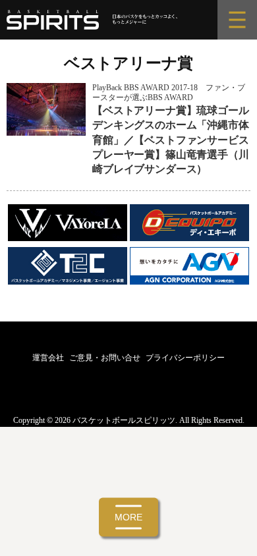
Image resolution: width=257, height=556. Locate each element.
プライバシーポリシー (185, 357)
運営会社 (48, 357)
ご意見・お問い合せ (104, 357)
